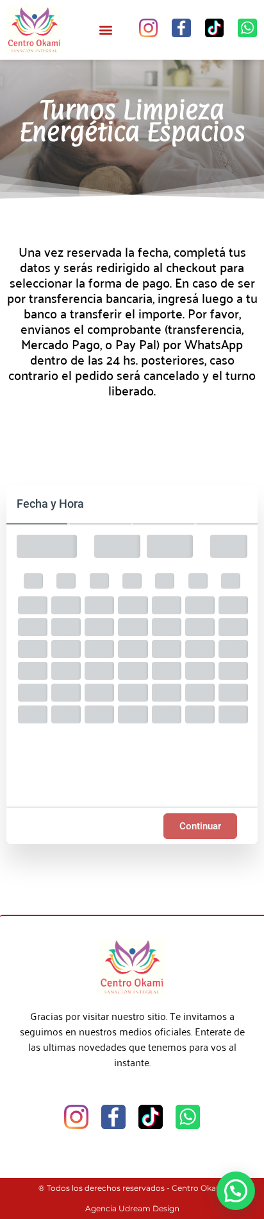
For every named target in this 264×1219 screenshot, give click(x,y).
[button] (105, 29)
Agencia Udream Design (132, 1208)
